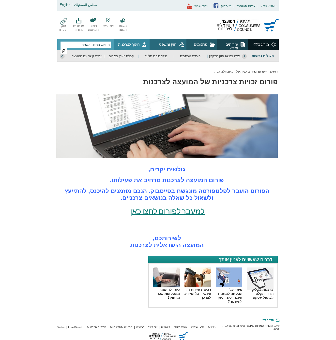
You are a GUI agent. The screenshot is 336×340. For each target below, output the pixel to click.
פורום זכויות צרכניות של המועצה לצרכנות (239, 71)
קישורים (165, 327)
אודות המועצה (245, 6)
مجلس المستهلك (85, 5)
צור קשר (108, 26)
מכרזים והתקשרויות (121, 327)
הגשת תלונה (123, 27)
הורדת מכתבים (190, 56)
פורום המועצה (93, 27)
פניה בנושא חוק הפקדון (224, 56)
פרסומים (200, 44)
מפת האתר (180, 327)
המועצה (273, 71)
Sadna (60, 327)
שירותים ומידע (232, 46)
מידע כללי (261, 44)
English (65, 5)
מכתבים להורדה (78, 27)
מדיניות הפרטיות (96, 327)
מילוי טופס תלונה (155, 56)
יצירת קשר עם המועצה (87, 56)
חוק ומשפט (168, 44)
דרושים (140, 327)
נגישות (211, 327)
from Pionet (75, 327)
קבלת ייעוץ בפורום (121, 56)
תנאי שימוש (197, 327)
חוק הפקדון (63, 27)
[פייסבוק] (216, 7)
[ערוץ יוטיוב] (189, 8)
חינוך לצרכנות (129, 44)
